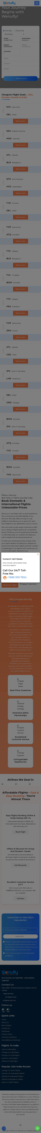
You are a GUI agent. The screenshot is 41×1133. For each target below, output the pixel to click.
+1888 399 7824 (17, 577)
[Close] (37, 554)
